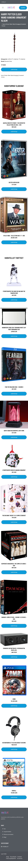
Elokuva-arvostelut (8, 834)
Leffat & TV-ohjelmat (13, 59)
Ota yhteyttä (13, 856)
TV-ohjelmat (22, 59)
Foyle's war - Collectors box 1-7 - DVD (14, 235)
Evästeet (19, 856)
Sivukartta (19, 858)
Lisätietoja (14, 69)
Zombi (14, 699)
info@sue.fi (4, 2)
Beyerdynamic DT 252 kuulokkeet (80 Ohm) (14, 743)
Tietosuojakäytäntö (11, 858)
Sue (5, 829)
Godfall (14, 790)
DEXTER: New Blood (14, 182)
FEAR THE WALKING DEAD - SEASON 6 (14, 387)
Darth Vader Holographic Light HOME (14, 430)
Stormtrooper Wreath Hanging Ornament (14, 470)
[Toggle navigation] (3, 7)
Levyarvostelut (7, 831)
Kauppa (23, 7)
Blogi (5, 837)
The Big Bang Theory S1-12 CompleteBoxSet (14, 515)
